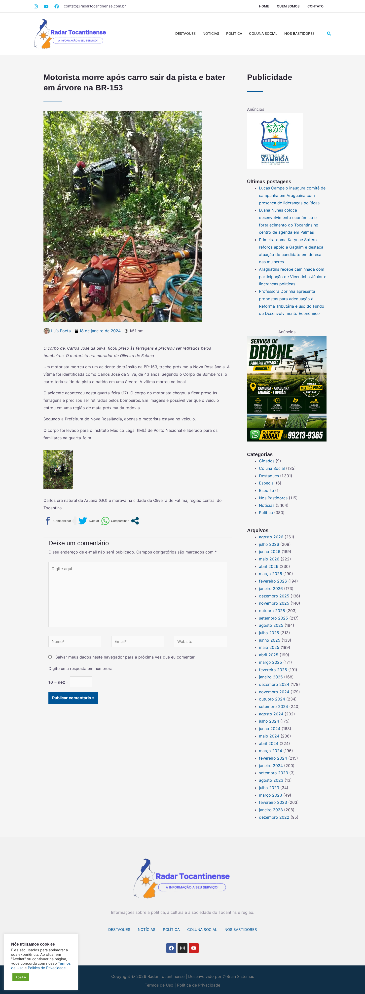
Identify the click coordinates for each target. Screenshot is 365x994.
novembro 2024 (274, 691)
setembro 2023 (273, 772)
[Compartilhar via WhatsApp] (115, 520)
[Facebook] (46, 6)
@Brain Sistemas (238, 976)
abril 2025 (268, 654)
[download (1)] (275, 140)
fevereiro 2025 (273, 669)
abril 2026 (268, 566)
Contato (315, 6)
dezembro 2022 (274, 817)
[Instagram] (36, 6)
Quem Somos (288, 6)
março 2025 (270, 662)
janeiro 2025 (271, 676)
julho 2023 (269, 787)
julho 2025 (269, 632)
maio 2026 (269, 558)
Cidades (266, 460)
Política (234, 33)
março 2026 (270, 573)
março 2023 (270, 795)
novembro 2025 (274, 603)
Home (264, 6)
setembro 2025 (273, 618)
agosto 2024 (271, 713)
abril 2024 (268, 743)
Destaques (185, 33)
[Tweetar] (88, 520)
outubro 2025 (272, 610)
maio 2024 (269, 736)
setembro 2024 (273, 706)
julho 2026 (269, 544)
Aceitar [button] (20, 977)
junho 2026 (269, 551)
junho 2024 (269, 728)
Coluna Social (263, 33)
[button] (329, 34)
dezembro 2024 (274, 684)
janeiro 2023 (271, 809)
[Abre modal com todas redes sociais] (135, 520)
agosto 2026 (271, 536)
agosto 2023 (271, 780)
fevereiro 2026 (273, 581)
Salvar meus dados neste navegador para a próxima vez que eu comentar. (125, 657)
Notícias (211, 33)
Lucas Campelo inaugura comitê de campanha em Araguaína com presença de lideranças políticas (292, 195)
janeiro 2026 (271, 588)
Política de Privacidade (198, 985)
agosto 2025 (271, 625)
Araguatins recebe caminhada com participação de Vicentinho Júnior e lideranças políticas (292, 276)
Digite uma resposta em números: (80, 668)
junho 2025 (269, 640)
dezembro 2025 (274, 595)
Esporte (266, 490)
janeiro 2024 (271, 765)
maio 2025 (269, 647)
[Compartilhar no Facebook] (57, 520)
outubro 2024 (272, 699)
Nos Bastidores (299, 33)
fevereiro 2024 (273, 758)
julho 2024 (269, 721)
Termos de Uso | (160, 985)
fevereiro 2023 (273, 802)
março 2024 (270, 750)
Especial (267, 482)
